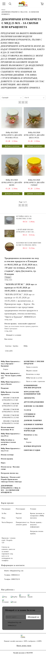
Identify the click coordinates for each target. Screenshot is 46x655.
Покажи (7, 277)
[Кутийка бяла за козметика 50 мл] (9, 220)
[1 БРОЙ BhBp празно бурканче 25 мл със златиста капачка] (9, 234)
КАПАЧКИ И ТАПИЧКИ (33, 424)
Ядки (26, 439)
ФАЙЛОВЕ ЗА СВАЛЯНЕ (33, 406)
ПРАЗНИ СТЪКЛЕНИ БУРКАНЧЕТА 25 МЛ (10, 399)
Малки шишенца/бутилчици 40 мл (7, 428)
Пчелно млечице (7, 455)
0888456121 (15, 575)
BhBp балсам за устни (34, 378)
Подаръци (4, 388)
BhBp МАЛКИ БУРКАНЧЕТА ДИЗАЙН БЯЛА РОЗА (34, 135)
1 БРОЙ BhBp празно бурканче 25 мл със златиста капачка (25, 231)
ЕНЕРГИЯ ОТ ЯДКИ (32, 450)
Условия (33, 509)
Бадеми (28, 442)
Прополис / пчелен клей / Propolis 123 (9, 540)
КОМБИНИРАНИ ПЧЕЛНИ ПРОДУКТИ (32, 387)
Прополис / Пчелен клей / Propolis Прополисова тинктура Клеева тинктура (11, 479)
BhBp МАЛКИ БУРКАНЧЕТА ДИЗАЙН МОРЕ (12, 182)
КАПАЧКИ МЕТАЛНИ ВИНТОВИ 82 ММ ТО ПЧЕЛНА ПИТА (28, 244)
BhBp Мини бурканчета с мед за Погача (10, 383)
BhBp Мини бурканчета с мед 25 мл (10, 450)
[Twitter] (9, 584)
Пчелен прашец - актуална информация (36, 525)
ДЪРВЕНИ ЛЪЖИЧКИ (33, 420)
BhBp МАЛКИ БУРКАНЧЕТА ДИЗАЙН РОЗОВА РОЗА (12, 135)
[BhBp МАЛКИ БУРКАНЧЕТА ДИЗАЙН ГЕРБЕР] (34, 165)
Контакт (19, 513)
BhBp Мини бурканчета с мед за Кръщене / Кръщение (10, 364)
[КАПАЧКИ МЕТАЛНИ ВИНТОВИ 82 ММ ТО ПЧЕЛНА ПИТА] (9, 247)
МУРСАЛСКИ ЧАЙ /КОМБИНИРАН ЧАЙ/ (32, 393)
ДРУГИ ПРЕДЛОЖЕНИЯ (34, 402)
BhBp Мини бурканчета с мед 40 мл (10, 435)
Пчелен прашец (7, 459)
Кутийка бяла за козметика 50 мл (24, 217)
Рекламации (6, 509)
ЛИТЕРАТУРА (29, 398)
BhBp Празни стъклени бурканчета (10, 393)
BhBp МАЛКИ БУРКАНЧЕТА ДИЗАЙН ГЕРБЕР (34, 182)
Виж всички (8, 339)
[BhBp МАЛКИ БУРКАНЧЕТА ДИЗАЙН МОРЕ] (11, 165)
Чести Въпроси (7, 522)
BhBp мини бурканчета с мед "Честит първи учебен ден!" (11, 376)
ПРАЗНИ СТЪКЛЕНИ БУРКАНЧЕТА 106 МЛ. (10, 411)
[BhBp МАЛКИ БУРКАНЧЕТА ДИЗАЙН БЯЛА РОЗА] (34, 117)
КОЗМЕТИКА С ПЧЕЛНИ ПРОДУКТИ (34, 363)
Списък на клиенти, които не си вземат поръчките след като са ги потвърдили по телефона (8, 553)
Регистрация (20, 509)
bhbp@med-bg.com (16, 571)
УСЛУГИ (27, 410)
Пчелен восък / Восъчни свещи (10, 468)
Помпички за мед (30, 435)
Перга (3, 463)
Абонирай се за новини (13, 335)
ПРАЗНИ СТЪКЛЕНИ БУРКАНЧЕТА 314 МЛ (10, 422)
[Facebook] (4, 584)
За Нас (4, 513)
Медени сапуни (32, 371)
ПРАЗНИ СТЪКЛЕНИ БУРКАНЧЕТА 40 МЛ (10, 405)
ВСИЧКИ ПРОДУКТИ (32, 446)
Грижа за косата (32, 367)
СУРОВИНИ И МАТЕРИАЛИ (29, 415)
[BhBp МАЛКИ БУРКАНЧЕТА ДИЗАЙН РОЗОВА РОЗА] (11, 117)
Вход (3, 518)
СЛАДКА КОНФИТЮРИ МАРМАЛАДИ (33, 430)
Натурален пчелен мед (9, 473)
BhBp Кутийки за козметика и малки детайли (8, 442)
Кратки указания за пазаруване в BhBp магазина (37, 516)
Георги (5, 369)
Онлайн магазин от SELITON (23, 653)
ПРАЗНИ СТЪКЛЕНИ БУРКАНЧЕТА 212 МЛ (10, 416)
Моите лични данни (24, 645)
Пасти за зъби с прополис (35, 381)
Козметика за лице (33, 374)
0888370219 (15, 579)
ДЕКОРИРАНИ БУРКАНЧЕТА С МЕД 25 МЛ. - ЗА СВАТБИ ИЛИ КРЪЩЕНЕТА (10, 489)
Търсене (19, 518)
